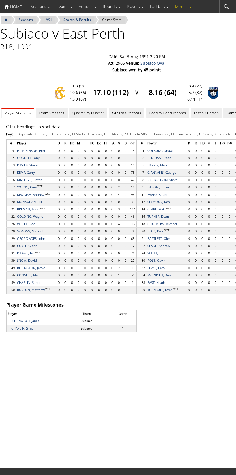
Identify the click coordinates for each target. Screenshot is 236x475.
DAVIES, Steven (28, 165)
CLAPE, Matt (156, 209)
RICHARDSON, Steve (162, 180)
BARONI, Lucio (158, 187)
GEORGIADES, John (31, 238)
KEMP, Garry (26, 172)
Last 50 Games (206, 112)
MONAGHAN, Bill (29, 202)
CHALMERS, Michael (162, 224)
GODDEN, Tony (28, 158)
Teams (63, 6)
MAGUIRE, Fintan (29, 180)
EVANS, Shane (157, 194)
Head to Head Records (167, 112)
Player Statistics (18, 113)
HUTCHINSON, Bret (31, 150)
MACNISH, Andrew (30, 194)
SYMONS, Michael (30, 231)
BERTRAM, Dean (159, 158)
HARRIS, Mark (157, 165)
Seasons (39, 6)
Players (133, 6)
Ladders (157, 6)
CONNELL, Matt (28, 275)
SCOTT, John (156, 253)
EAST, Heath (156, 282)
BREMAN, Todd (28, 209)
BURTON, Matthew (31, 290)
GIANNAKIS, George (161, 172)
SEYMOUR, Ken (158, 202)
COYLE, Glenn (27, 246)
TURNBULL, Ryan (160, 290)
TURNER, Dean (158, 216)
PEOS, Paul (155, 231)
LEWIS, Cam (156, 268)
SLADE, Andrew (158, 246)
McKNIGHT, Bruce (160, 275)
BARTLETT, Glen (159, 238)
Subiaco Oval (152, 63)
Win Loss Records (126, 112)
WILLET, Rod (26, 224)
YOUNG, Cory (27, 187)
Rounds (110, 6)
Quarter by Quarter (88, 112)
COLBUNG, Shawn (160, 150)
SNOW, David (27, 260)
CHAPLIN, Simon (29, 282)
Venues (86, 6)
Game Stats (111, 19)
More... (181, 6)
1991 (48, 19)
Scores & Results (77, 19)
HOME (15, 6)
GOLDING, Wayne (30, 216)
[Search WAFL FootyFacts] (226, 6)
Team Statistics (51, 112)
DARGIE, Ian (26, 253)
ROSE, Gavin (156, 260)
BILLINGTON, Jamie (31, 268)
